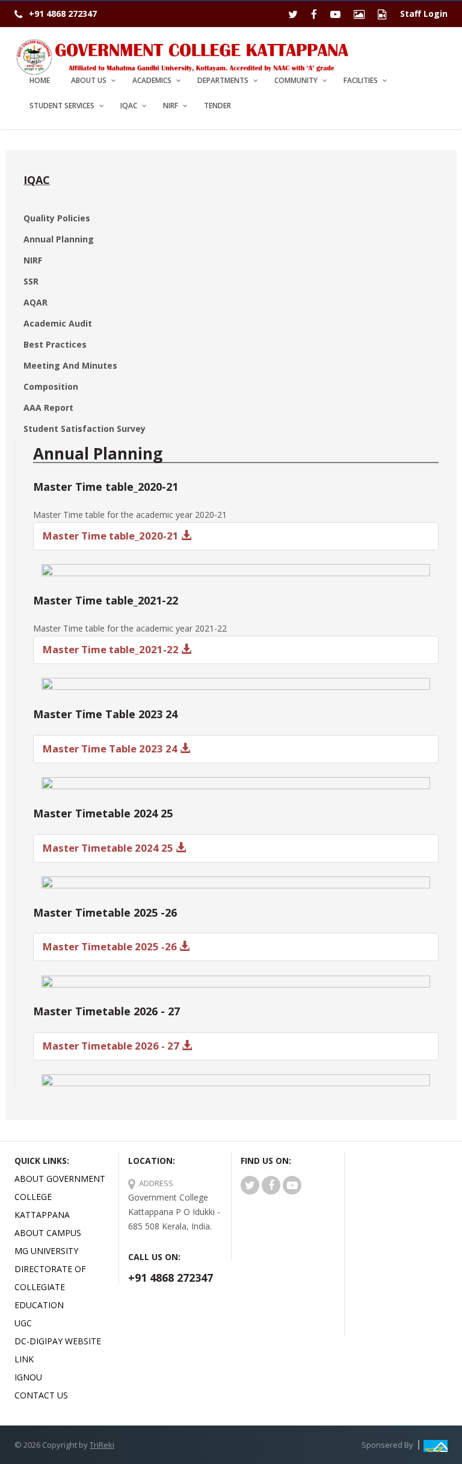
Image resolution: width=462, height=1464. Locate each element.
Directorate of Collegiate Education (50, 1287)
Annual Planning (58, 239)
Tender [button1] (217, 105)
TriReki (102, 1444)
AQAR (35, 302)
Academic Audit (57, 323)
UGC (23, 1323)
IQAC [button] (128, 105)
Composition (50, 386)
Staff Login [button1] (424, 13)
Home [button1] (39, 80)
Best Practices (55, 344)
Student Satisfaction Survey (84, 428)
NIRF (32, 260)
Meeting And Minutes (70, 365)
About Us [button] (88, 80)
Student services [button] (61, 105)
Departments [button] (222, 80)
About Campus (47, 1232)
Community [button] (296, 80)
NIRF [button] (170, 105)
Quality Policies (56, 218)
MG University (46, 1250)
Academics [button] (151, 80)
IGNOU (28, 1377)
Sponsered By (387, 1445)
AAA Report (48, 407)
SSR (30, 281)
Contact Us (41, 1395)
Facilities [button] (360, 80)
